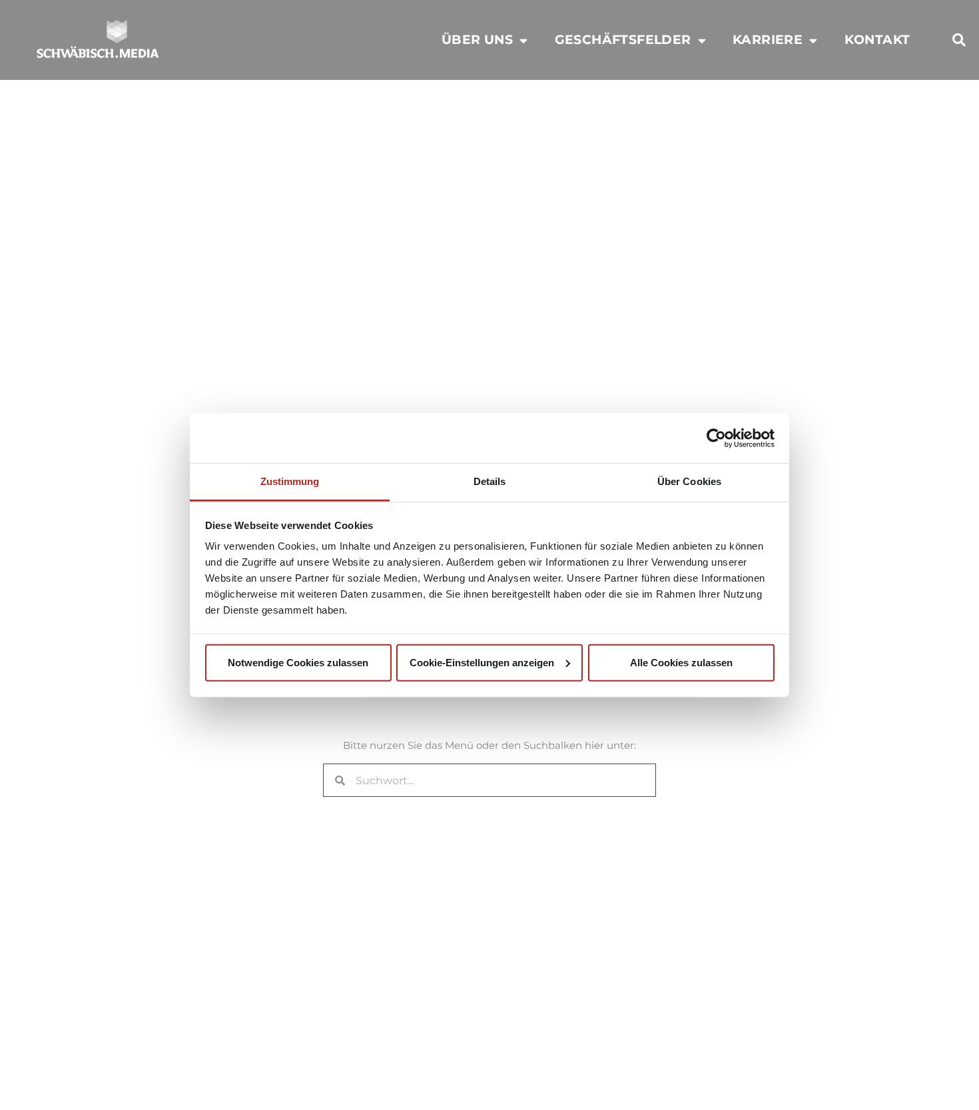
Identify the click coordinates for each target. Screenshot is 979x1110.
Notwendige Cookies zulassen (298, 662)
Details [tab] (490, 481)
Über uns (477, 39)
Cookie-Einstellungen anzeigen (482, 662)
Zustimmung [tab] (290, 481)
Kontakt (877, 39)
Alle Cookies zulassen (681, 662)
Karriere (768, 39)
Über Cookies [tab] (689, 481)
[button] (959, 40)
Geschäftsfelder (623, 39)
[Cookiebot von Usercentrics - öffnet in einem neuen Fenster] (716, 438)
